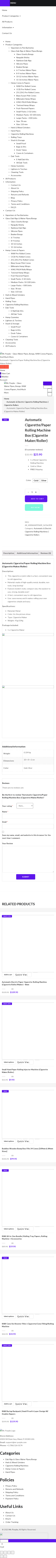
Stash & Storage (18, 140)
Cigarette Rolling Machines (22, 134)
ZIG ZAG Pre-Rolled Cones (28, 92)
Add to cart (37, 499)
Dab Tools (15, 156)
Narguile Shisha (22, 57)
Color (28, 480)
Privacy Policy (16, 201)
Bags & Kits (21, 147)
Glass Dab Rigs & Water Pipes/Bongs (26, 51)
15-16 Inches (16, 247)
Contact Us (7, 33)
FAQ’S (13, 207)
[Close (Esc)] (1, 1552)
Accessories (16, 175)
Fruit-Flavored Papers (25, 108)
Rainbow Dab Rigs (24, 60)
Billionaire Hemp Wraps (26, 99)
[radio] (36, 480)
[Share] (5, 1552)
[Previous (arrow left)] (1, 1556)
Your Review (7, 843)
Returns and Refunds (20, 194)
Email (5, 822)
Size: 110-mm (22, 124)
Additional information (27, 553)
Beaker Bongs (22, 67)
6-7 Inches (15, 237)
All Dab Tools (21, 162)
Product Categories (10, 16)
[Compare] (35, 972)
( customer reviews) (34, 449)
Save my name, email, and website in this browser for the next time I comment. (26, 836)
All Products (7, 22)
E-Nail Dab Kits (22, 159)
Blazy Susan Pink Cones (26, 95)
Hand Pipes (16, 131)
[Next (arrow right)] (5, 1556)
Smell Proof (21, 143)
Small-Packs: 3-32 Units (26, 111)
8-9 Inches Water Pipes (26, 73)
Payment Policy (11, 1498)
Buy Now (35, 507)
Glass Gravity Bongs (25, 54)
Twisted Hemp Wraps (25, 105)
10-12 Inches (16, 244)
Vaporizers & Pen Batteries (22, 48)
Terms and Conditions (20, 204)
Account (3, 380)
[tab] (8, 553)
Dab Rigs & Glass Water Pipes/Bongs (21, 1459)
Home (4, 10)
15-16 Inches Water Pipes (27, 80)
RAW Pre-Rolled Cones (26, 86)
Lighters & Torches (19, 169)
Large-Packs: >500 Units (26, 118)
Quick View (17, 974)
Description (8, 553)
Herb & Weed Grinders (20, 127)
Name (5, 812)
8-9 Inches (15, 241)
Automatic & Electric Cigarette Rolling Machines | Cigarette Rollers (38, 531)
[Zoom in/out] (12, 1552)
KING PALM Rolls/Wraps (26, 102)
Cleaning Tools (17, 172)
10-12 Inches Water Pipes (27, 76)
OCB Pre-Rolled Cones (26, 89)
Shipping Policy (17, 191)
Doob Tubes (21, 150)
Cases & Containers (24, 153)
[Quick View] (23, 972)
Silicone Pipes (22, 64)
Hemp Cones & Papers (20, 83)
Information (7, 27)
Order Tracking (11, 1522)
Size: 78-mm (21, 121)
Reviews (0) (46, 553)
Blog (13, 198)
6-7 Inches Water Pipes (26, 70)
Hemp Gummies (17, 166)
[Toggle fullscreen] (9, 1552)
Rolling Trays (16, 137)
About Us (15, 188)
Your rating (7, 806)
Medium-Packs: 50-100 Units (28, 115)
